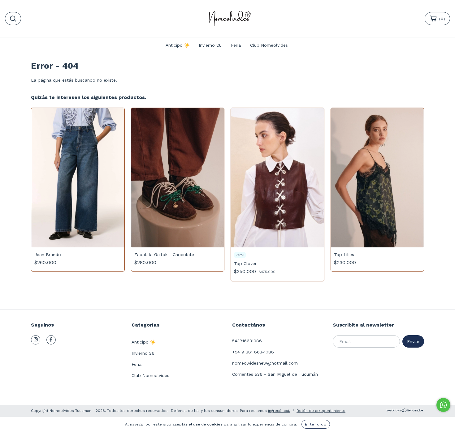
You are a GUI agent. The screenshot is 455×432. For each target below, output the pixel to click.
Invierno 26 (210, 45)
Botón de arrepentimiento (321, 410)
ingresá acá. (279, 410)
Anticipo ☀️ (177, 45)
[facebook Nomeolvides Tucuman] (51, 339)
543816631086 (247, 340)
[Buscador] (13, 18)
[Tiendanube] (404, 411)
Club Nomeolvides (269, 45)
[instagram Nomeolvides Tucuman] (35, 339)
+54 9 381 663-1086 (253, 351)
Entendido (316, 424)
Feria (236, 45)
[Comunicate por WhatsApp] (443, 405)
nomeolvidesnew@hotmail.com (265, 363)
